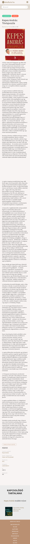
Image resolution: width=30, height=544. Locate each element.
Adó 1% (15, 540)
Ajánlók (15, 16)
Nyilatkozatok (15, 536)
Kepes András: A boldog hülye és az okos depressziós (18, 509)
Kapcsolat (15, 533)
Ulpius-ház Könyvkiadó (7, 457)
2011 (3, 461)
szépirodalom (5, 465)
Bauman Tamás (8, 27)
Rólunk (15, 527)
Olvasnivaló (6, 16)
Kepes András (5, 452)
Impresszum (15, 531)
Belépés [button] (15, 542)
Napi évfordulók (15, 524)
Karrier (15, 538)
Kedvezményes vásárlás (9, 444)
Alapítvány (15, 529)
